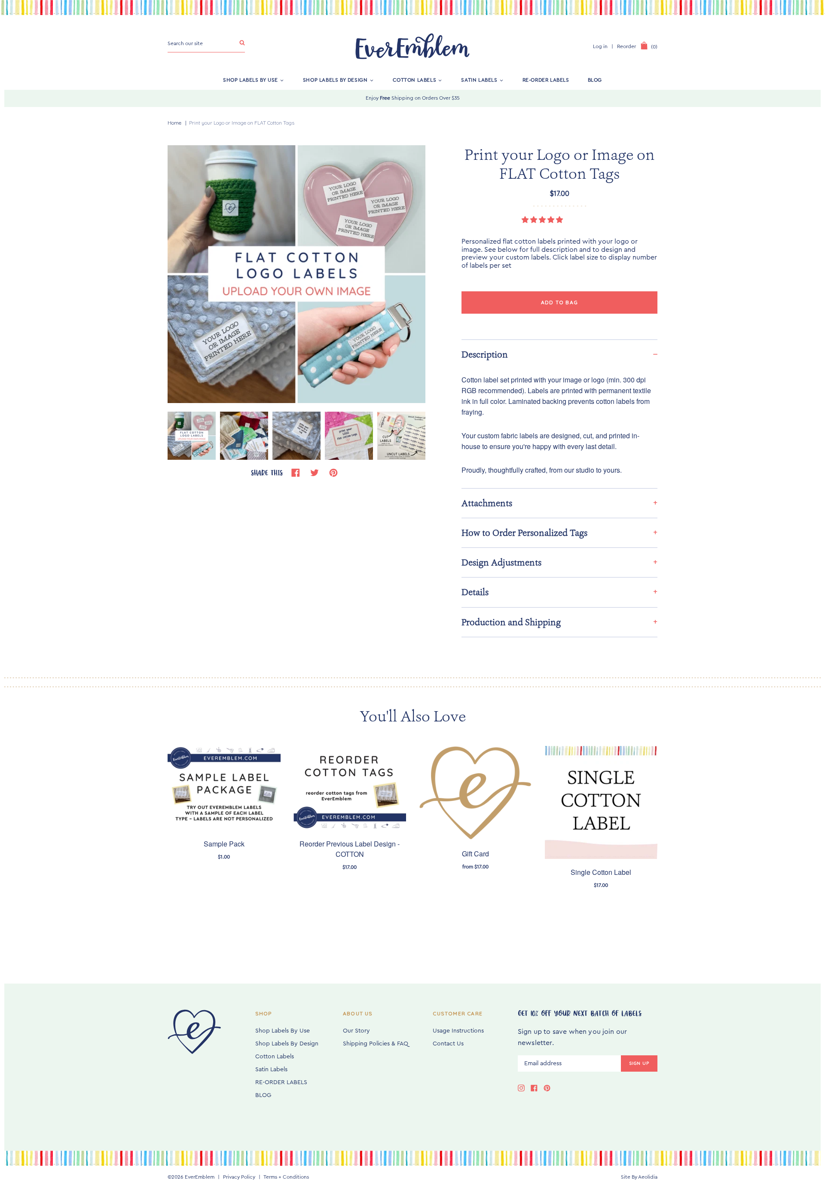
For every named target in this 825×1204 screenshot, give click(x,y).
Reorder (626, 46)
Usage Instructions (458, 1031)
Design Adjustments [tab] (501, 562)
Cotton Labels (415, 80)
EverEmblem (199, 1177)
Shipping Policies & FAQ (375, 1044)
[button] (543, 220)
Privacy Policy (239, 1177)
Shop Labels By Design (335, 80)
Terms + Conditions (286, 1177)
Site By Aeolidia (639, 1177)
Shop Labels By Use (250, 80)
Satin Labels (479, 80)
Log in (600, 46)
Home (174, 122)
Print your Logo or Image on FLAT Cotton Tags (241, 122)
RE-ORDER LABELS (545, 80)
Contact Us (448, 1044)
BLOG (595, 80)
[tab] (559, 354)
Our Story (356, 1031)
